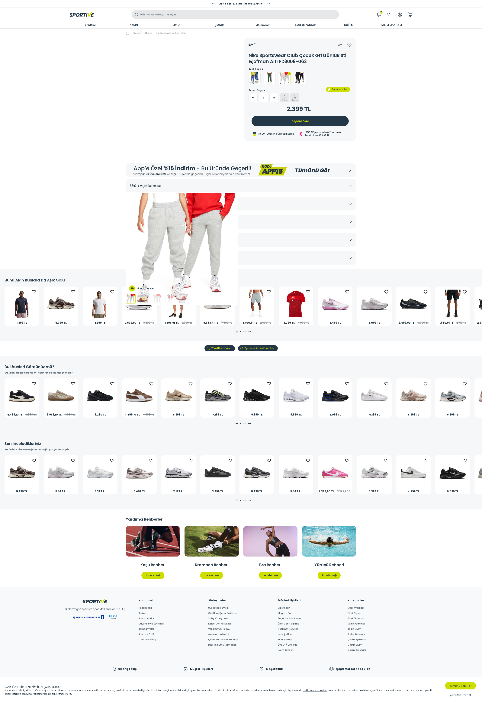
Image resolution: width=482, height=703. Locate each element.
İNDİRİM (348, 25)
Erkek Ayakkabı (356, 607)
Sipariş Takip (285, 639)
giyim (148, 33)
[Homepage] (81, 14)
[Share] (340, 45)
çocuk (137, 33)
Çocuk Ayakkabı (357, 639)
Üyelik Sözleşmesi (218, 607)
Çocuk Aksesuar (357, 650)
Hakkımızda (145, 607)
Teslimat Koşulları (288, 629)
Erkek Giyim (354, 613)
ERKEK (177, 25)
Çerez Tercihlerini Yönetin (223, 639)
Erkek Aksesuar (356, 618)
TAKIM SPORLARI (391, 25)
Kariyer (142, 613)
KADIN (134, 25)
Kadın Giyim (354, 629)
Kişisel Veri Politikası (219, 623)
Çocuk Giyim (355, 644)
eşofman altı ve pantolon (171, 33)
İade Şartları (285, 634)
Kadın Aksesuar (356, 634)
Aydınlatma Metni (218, 634)
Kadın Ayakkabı (356, 623)
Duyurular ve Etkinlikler (151, 623)
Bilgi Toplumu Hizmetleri (222, 644)
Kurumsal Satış (147, 639)
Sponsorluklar (146, 618)
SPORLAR (91, 25)
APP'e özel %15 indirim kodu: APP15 (241, 4)
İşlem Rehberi (285, 650)
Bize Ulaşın (284, 607)
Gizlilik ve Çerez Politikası (222, 613)
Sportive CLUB (147, 634)
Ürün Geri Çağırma (288, 623)
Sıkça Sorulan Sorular (289, 618)
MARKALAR (262, 25)
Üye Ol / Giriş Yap (287, 644)
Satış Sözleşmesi (218, 618)
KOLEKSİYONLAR (305, 25)
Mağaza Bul (284, 613)
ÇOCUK (219, 25)
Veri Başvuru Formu (219, 629)
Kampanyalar (146, 629)
